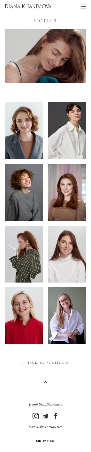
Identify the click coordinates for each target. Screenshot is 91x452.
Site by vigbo (45, 441)
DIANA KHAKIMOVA (28, 6)
